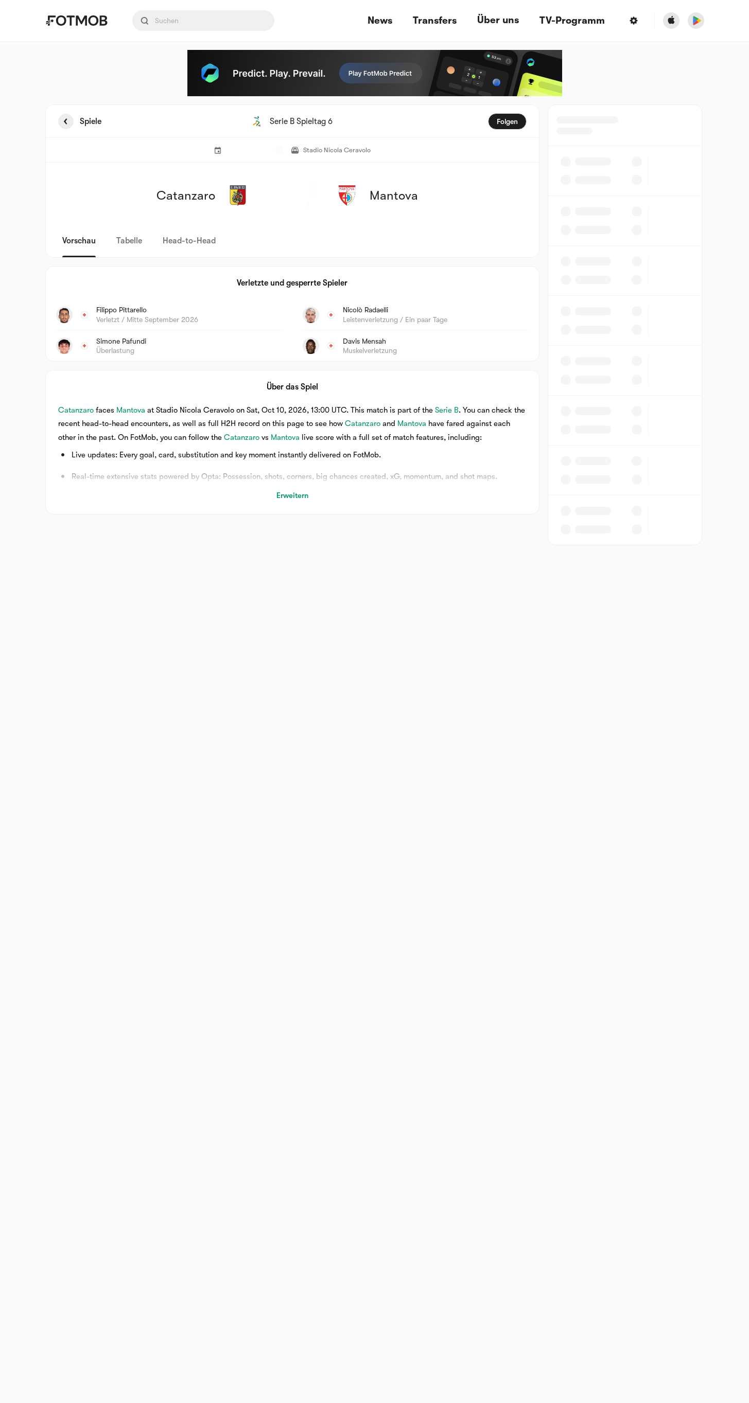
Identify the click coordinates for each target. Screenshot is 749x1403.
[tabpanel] (374, 324)
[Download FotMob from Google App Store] (696, 20)
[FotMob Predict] (374, 73)
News (380, 21)
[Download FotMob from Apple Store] (671, 20)
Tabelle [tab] (129, 240)
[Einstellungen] (633, 20)
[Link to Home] (76, 20)
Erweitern (292, 495)
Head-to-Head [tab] (189, 240)
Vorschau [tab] (79, 240)
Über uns (498, 20)
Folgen (507, 121)
